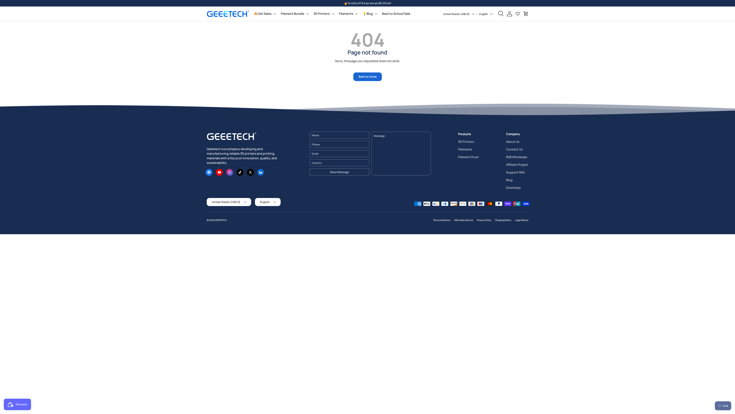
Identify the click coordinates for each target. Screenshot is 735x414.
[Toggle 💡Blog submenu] (376, 14)
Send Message (339, 172)
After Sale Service (463, 220)
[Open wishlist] (518, 14)
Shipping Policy (503, 220)
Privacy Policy (484, 220)
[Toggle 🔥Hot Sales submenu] (274, 14)
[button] (526, 14)
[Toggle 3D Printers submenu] (333, 14)
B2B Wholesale (516, 157)
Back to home (367, 76)
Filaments (346, 14)
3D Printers (322, 14)
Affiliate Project (517, 165)
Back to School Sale (396, 14)
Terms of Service (441, 220)
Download (513, 188)
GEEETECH (221, 220)
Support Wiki (515, 172)
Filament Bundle (292, 14)
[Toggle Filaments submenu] (356, 14)
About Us (512, 142)
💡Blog (368, 14)
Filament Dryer (468, 157)
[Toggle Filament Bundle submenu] (307, 14)
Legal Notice (521, 220)
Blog (509, 180)
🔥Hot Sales (263, 14)
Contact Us (514, 149)
